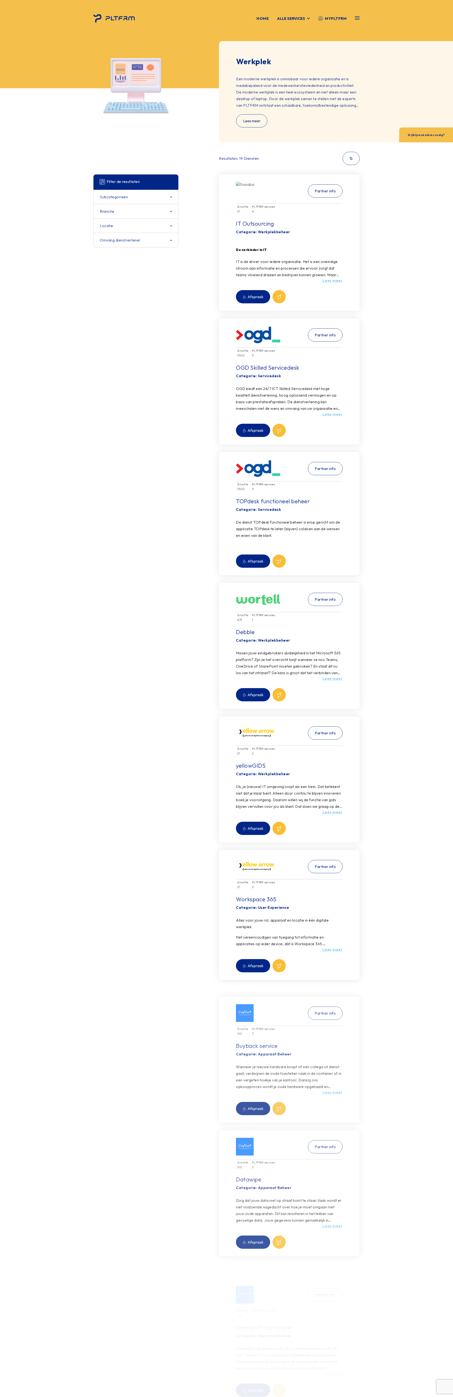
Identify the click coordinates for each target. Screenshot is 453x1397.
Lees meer (251, 121)
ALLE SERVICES (291, 18)
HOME (262, 18)
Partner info (325, 191)
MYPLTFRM (336, 18)
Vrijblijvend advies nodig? (426, 135)
